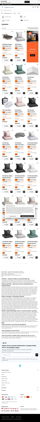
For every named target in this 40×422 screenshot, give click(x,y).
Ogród (3, 374)
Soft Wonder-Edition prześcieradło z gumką (31, 78)
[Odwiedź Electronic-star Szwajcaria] (6, 408)
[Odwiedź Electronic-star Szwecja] (8, 410)
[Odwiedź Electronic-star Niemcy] (2, 408)
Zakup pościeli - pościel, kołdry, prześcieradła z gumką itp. (12, 271)
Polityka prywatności (5, 416)
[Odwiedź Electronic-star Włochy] (10, 408)
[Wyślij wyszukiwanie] (1, 10)
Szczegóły (6, 60)
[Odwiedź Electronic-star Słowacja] (13, 408)
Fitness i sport (4, 380)
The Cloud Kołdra (6, 110)
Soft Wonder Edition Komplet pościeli (33, 143)
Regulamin (13, 416)
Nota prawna (18, 416)
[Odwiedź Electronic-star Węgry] (17, 408)
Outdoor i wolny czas (5, 382)
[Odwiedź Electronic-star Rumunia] (2, 410)
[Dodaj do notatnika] (12, 31)
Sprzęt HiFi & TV (5, 378)
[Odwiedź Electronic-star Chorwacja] (4, 410)
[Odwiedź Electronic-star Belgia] (11, 410)
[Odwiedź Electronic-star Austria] (4, 408)
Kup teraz (27, 1)
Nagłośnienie (4, 376)
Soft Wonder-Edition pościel (18, 45)
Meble (15, 13)
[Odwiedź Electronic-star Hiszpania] (11, 408)
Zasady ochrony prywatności (24, 409)
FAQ (2, 276)
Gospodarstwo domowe (8, 13)
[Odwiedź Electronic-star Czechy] (15, 408)
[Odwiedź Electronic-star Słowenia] (17, 410)
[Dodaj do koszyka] (11, 60)
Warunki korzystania (32, 409)
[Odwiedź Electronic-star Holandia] (13, 410)
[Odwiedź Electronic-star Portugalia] (15, 410)
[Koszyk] (37, 7)
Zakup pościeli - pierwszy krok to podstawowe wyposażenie (13, 272)
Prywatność (3, 357)
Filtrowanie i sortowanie (33, 28)
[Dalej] (26, 263)
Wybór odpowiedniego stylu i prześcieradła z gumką (11, 275)
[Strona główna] (3, 13)
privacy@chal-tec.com (5, 360)
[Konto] (33, 7)
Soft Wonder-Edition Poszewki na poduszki (20, 144)
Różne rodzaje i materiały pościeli (8, 273)
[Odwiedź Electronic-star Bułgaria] (6, 410)
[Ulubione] (35, 7)
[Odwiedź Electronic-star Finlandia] (10, 410)
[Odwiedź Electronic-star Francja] (8, 408)
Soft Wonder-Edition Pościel (6, 78)
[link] (7, 36)
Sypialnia (19, 13)
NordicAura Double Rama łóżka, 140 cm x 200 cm (7, 45)
